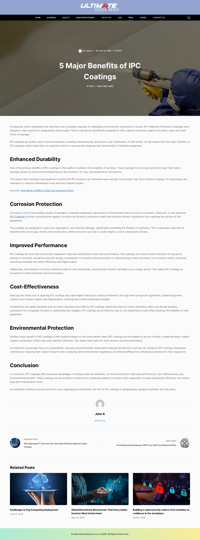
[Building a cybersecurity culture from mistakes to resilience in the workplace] (161, 489)
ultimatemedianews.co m (87, 534)
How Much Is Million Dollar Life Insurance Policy (47, 190)
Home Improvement (85, 17)
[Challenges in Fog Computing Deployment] (38, 489)
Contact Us (159, 17)
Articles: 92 (100, 421)
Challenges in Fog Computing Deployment (34, 509)
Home (37, 17)
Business (51, 17)
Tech (130, 17)
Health (65, 17)
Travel (143, 17)
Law (120, 17)
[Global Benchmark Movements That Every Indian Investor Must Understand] (100, 489)
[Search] (189, 17)
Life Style (106, 17)
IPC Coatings (17, 216)
